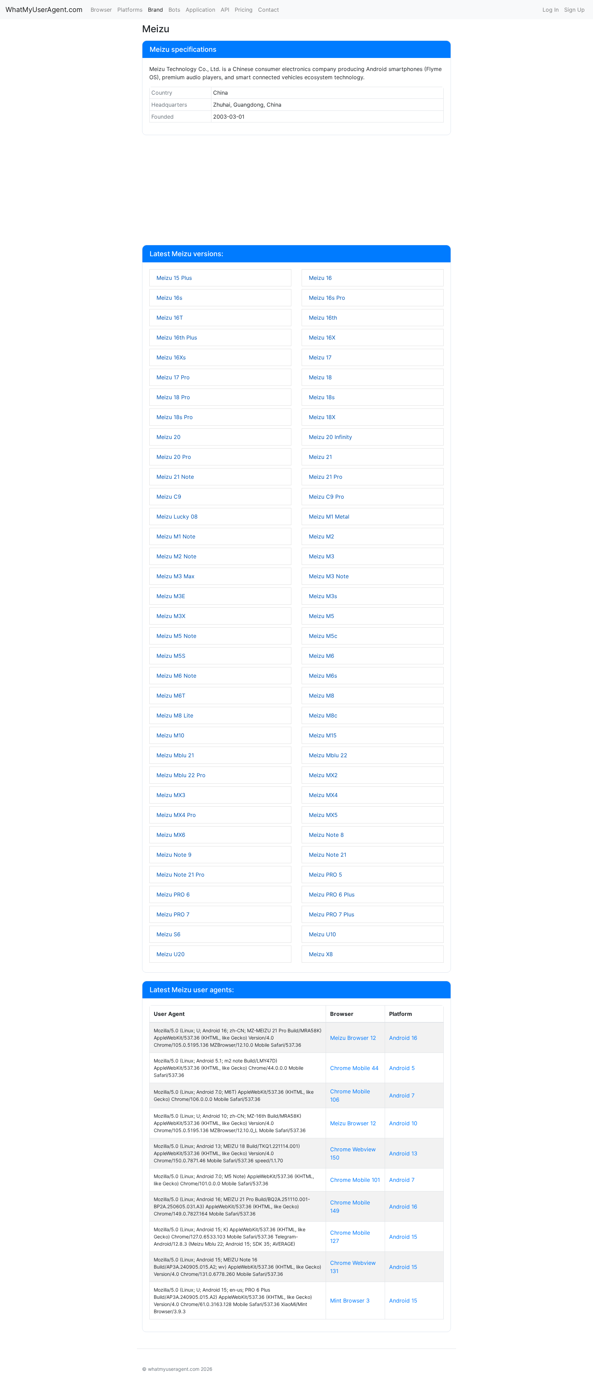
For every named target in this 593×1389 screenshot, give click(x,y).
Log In (551, 9)
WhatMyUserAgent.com (43, 9)
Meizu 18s (322, 397)
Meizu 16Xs (171, 357)
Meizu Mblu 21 (175, 755)
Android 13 (403, 1153)
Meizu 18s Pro (174, 417)
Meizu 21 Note (175, 476)
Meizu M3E (170, 596)
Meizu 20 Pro (173, 456)
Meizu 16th (323, 317)
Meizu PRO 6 (173, 894)
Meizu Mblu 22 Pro (181, 775)
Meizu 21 (320, 456)
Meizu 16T (169, 317)
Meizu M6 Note (176, 675)
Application (200, 9)
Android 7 (402, 1095)
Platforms (129, 9)
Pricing (244, 9)
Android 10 (403, 1123)
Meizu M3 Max (175, 576)
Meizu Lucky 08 (177, 516)
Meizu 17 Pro (173, 377)
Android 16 (403, 1037)
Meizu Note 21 (327, 854)
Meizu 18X (322, 417)
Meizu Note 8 (326, 834)
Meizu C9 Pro (326, 496)
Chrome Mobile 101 (355, 1179)
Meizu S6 (168, 934)
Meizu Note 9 (173, 854)
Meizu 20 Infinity (330, 437)
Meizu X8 (321, 954)
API (225, 9)
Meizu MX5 (323, 814)
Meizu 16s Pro (327, 297)
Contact (268, 9)
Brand (155, 9)
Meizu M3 (321, 556)
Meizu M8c (323, 715)
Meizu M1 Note (175, 536)
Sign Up (574, 9)
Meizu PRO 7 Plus (331, 914)
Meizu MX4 (323, 795)
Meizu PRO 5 (325, 874)
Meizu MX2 (323, 775)
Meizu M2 (321, 536)
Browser (101, 9)
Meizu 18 (320, 377)
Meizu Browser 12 (353, 1037)
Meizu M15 (323, 735)
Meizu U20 (170, 954)
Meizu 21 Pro (325, 476)
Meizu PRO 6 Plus (331, 894)
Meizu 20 (168, 437)
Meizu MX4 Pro (176, 814)
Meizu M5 (321, 616)
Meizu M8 (321, 695)
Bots (174, 9)
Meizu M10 (170, 735)
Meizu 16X (322, 337)
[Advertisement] (296, 191)
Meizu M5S (170, 655)
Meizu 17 (320, 357)
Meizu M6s (323, 675)
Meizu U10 (322, 934)
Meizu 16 (320, 277)
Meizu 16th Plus (176, 337)
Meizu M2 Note (176, 556)
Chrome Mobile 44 (354, 1068)
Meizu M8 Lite (174, 715)
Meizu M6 (321, 655)
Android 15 (403, 1236)
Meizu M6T (170, 695)
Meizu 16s (169, 297)
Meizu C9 (168, 496)
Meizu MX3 (170, 795)
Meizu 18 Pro (173, 397)
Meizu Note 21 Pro (180, 874)
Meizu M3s (323, 596)
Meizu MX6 (170, 834)
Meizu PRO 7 (172, 914)
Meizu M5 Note (176, 635)
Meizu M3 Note (329, 576)
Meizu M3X (170, 616)
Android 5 (402, 1068)
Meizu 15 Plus (174, 277)
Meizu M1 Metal (329, 516)
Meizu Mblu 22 (328, 755)
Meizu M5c (323, 635)
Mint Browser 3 (350, 1300)
